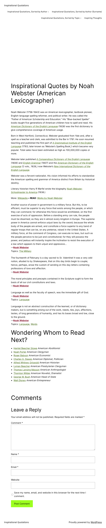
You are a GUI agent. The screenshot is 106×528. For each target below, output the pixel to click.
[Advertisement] (53, 50)
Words (34, 324)
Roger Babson (21, 355)
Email (14, 467)
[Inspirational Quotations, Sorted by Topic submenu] (80, 18)
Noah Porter (20, 352)
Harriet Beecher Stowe (25, 348)
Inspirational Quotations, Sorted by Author (27, 11)
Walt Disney (20, 380)
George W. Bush (22, 376)
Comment (17, 422)
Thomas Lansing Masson (27, 369)
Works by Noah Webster (49, 198)
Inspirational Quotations (16, 5)
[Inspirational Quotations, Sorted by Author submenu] (48, 11)
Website (15, 479)
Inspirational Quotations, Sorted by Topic (60, 18)
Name (15, 454)
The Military (25, 251)
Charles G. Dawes (23, 359)
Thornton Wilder (22, 373)
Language (24, 299)
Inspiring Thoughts (93, 18)
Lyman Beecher (22, 366)
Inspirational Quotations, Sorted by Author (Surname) (77, 11)
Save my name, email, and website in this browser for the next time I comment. (50, 494)
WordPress (96, 522)
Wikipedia (23, 198)
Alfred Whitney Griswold (26, 362)
